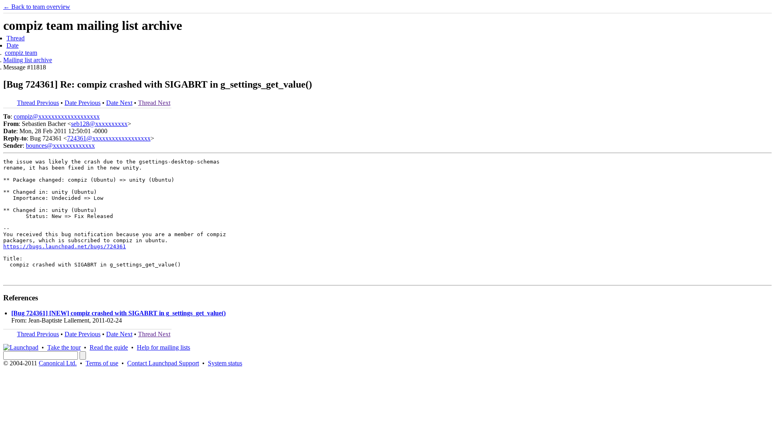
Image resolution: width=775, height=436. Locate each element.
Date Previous (83, 102)
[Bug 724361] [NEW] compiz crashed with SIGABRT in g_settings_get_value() (118, 313)
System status (225, 363)
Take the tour (64, 347)
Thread (15, 38)
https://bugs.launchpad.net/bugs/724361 (64, 246)
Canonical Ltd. (58, 363)
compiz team (21, 52)
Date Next (119, 102)
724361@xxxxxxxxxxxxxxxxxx (109, 138)
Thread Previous (38, 102)
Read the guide (109, 347)
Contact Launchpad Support (163, 363)
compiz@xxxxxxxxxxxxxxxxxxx (57, 116)
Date (12, 45)
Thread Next (154, 102)
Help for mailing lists (163, 347)
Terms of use (102, 363)
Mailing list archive (27, 60)
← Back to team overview (36, 6)
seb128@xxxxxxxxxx (99, 123)
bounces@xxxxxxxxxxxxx (60, 145)
